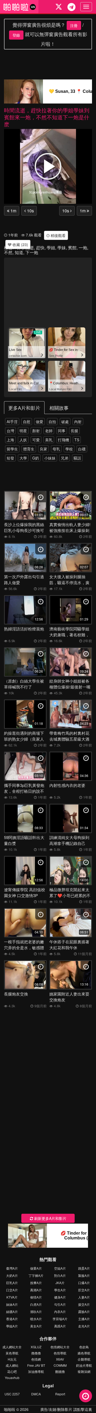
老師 (49, 430)
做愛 (39, 421)
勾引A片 (60, 1304)
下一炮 (31, 252)
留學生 (12, 448)
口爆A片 (84, 1282)
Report (60, 1394)
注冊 (74, 25)
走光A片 (84, 1326)
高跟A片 (60, 1326)
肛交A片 (84, 1290)
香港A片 (12, 1318)
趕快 (40, 247)
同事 (61, 430)
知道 (19, 252)
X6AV (60, 1359)
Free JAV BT (36, 1365)
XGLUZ (36, 1347)
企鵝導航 (84, 1359)
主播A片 (84, 1318)
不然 (8, 252)
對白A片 (60, 1275)
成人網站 (12, 1365)
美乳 (49, 439)
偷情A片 (36, 1297)
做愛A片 (36, 1268)
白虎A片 (36, 1304)
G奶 (35, 458)
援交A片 (84, 1304)
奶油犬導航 (84, 1365)
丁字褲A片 (36, 1275)
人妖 (23, 439)
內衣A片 (60, 1311)
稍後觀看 (58, 235)
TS (76, 439)
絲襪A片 (12, 1311)
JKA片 (60, 1282)
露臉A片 (84, 1311)
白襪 (82, 448)
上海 (10, 439)
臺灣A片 (12, 1268)
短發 (10, 458)
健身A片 (60, 1297)
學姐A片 (12, 1326)
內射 (78, 421)
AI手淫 (12, 421)
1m (12, 211)
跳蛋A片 (84, 1268)
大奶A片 (12, 1275)
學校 (69, 448)
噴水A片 (36, 1318)
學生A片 (60, 1290)
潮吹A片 (36, 1311)
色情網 (36, 1359)
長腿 (74, 430)
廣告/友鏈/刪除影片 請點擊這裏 (66, 1409)
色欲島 (84, 1347)
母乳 (56, 448)
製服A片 (84, 1275)
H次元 (12, 1359)
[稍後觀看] (85, 1395)
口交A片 (12, 1290)
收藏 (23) (19, 244)
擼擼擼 (36, 1353)
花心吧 (12, 1371)
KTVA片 (12, 1297)
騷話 (77, 458)
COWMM (60, 1365)
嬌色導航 (84, 1353)
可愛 (36, 439)
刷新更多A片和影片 (49, 1218)
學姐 (51, 247)
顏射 (36, 430)
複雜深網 (84, 1371)
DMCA (36, 1394)
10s (30, 211)
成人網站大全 (12, 1347)
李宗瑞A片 (60, 1318)
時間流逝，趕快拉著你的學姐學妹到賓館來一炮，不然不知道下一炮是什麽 (46, 117)
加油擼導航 (36, 1371)
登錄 (16, 35)
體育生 (28, 448)
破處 (65, 421)
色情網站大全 (60, 1347)
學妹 (61, 247)
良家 (43, 448)
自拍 (52, 421)
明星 (23, 430)
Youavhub (12, 1377)
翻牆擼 (60, 1371)
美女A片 (36, 1326)
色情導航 (60, 1353)
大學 (23, 458)
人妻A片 (84, 1297)
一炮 (83, 247)
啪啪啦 (9, 1409)
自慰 (26, 421)
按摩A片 (36, 1282)
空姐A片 (60, 1268)
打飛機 (63, 439)
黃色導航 (12, 1353)
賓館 (72, 247)
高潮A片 (36, 1290)
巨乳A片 (12, 1282)
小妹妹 (49, 458)
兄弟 (64, 458)
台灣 (10, 430)
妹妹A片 (12, 1304)
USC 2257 (12, 1394)
